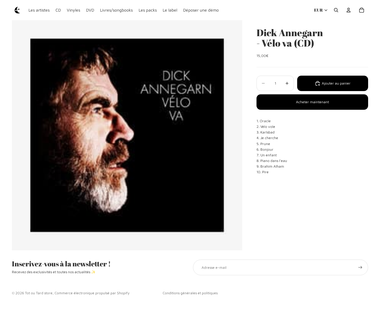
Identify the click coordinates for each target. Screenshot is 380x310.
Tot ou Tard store (39, 293)
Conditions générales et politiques (190, 293)
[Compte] (348, 10)
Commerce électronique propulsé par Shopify (92, 293)
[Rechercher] (336, 10)
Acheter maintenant (312, 102)
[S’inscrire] (360, 267)
